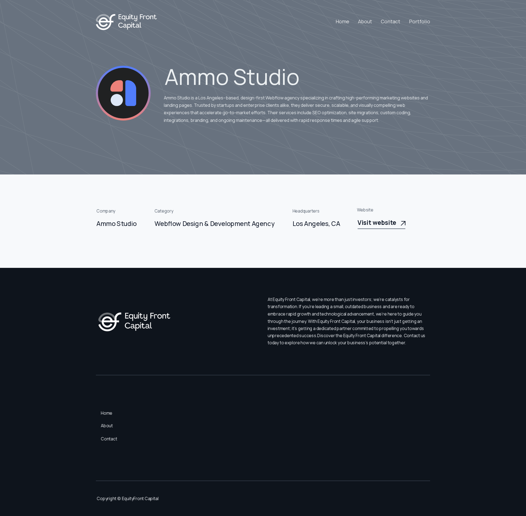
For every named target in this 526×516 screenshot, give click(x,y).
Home (342, 21)
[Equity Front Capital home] (127, 21)
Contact (390, 21)
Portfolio (419, 21)
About (365, 21)
